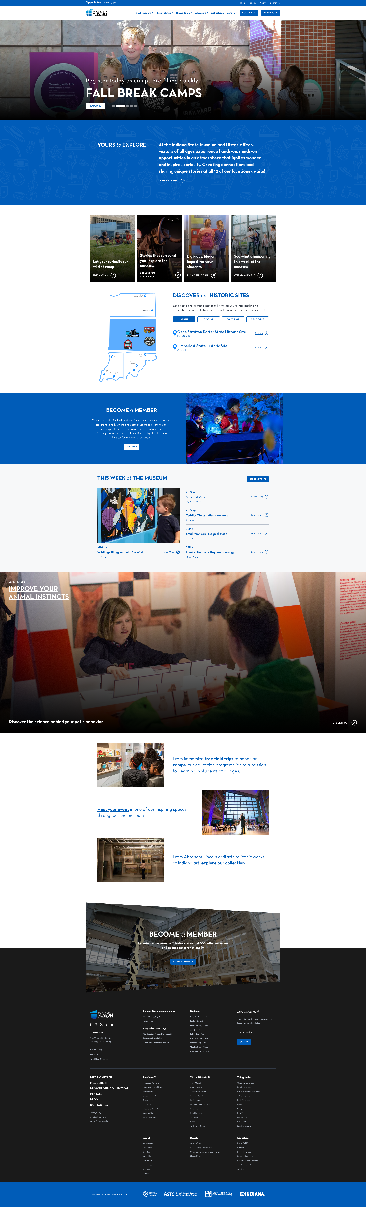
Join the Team (148, 1161)
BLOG (94, 1099)
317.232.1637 (95, 1054)
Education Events (244, 1152)
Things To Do (183, 13)
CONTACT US (99, 1105)
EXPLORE (95, 106)
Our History (147, 1148)
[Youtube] (112, 1025)
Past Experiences (244, 1087)
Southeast (233, 319)
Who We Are (148, 1143)
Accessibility (148, 1113)
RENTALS (96, 1094)
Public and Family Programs (248, 1092)
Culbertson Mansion (198, 1092)
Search (273, 3)
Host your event (113, 809)
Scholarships (242, 1169)
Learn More (168, 552)
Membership (271, 13)
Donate (230, 13)
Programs (241, 1148)
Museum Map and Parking (153, 1087)
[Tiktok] (107, 1025)
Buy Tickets (249, 13)
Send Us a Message (99, 1059)
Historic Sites (163, 13)
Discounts (147, 1105)
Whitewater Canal (197, 1126)
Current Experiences (245, 1083)
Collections (217, 13)
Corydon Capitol (196, 1087)
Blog (242, 3)
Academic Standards (245, 1165)
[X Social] (101, 1025)
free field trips (218, 758)
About (263, 3)
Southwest (257, 319)
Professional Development (247, 1161)
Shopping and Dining (151, 1096)
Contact (146, 1174)
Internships (147, 1165)
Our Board (147, 1152)
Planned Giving (196, 1156)
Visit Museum (143, 13)
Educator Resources (245, 1156)
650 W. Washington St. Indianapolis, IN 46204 (100, 1040)
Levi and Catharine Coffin (200, 1105)
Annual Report (148, 1156)
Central (208, 319)
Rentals (252, 3)
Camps (240, 1109)
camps (179, 765)
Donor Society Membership (201, 1148)
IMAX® (240, 1113)
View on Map (96, 1050)
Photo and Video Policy (152, 1109)
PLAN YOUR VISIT (168, 181)
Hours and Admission (151, 1083)
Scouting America (244, 1126)
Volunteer (147, 1169)
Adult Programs (243, 1096)
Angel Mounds (196, 1083)
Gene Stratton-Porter (198, 1096)
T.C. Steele (194, 1117)
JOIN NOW (131, 447)
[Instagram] (96, 1025)
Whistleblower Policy (98, 1117)
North (184, 319)
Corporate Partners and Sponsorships (205, 1152)
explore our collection (223, 863)
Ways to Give (195, 1143)
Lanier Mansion (196, 1100)
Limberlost (194, 1109)
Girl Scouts (241, 1122)
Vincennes (194, 1122)
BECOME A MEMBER (183, 962)
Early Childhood (243, 1100)
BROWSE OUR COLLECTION (109, 1088)
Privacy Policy (95, 1113)
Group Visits (148, 1100)
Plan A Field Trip (149, 1117)
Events (240, 1105)
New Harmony (196, 1113)
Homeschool (242, 1117)
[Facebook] (91, 1025)
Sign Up (244, 1042)
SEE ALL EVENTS (258, 479)
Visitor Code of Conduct (99, 1121)
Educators (200, 13)
